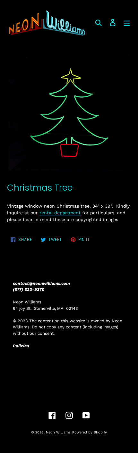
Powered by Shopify (89, 432)
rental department (60, 212)
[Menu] (127, 22)
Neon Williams (58, 432)
